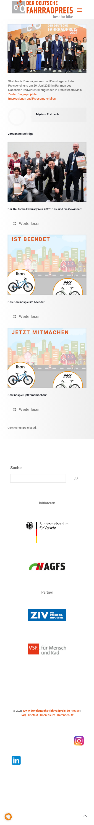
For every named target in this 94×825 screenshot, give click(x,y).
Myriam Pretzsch (47, 114)
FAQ (23, 715)
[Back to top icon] (84, 815)
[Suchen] (76, 478)
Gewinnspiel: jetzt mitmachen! (27, 395)
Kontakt (33, 715)
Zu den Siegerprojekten (23, 94)
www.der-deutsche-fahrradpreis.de (46, 710)
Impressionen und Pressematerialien (32, 98)
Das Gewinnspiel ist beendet (26, 302)
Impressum (47, 715)
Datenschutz (65, 715)
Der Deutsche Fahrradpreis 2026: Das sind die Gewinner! (44, 209)
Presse (75, 710)
